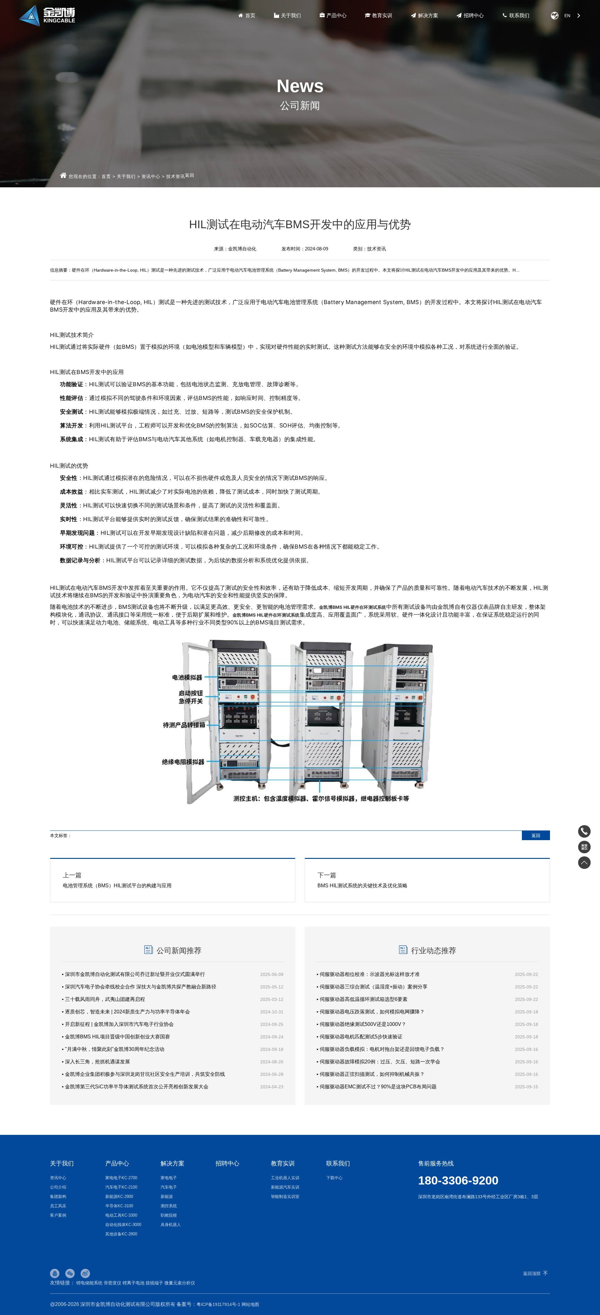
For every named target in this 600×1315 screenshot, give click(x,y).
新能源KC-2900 (119, 1196)
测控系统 (169, 1206)
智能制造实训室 (285, 1196)
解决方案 (427, 15)
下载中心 (334, 1177)
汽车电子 (169, 1187)
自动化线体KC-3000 (123, 1224)
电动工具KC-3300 (121, 1215)
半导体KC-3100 (119, 1206)
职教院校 (169, 1215)
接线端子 (154, 1282)
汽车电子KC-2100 (121, 1187)
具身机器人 (171, 1224)
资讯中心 (151, 176)
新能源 (167, 1196)
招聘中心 (473, 15)
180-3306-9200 (458, 1180)
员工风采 (58, 1206)
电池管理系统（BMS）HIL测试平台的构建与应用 (117, 880)
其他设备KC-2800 (121, 1234)
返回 (189, 175)
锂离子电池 (133, 1282)
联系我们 (518, 15)
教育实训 (381, 15)
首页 (249, 15)
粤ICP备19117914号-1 (218, 1304)
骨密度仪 (112, 1282)
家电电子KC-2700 (121, 1177)
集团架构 (58, 1196)
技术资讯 (175, 176)
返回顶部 (532, 1273)
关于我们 (290, 15)
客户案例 (58, 1215)
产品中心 (336, 15)
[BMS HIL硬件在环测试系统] (300, 808)
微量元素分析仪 (179, 1282)
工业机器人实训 (285, 1177)
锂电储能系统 (89, 1282)
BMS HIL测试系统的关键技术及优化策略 (363, 880)
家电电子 (169, 1177)
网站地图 (250, 1304)
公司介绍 (58, 1187)
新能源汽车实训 (285, 1187)
